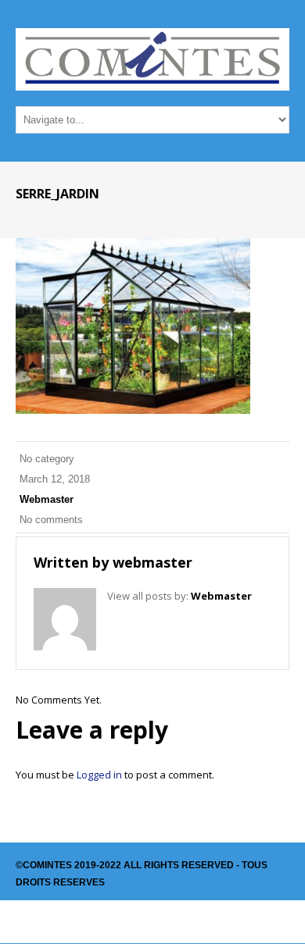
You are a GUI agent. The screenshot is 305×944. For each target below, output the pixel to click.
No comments (51, 519)
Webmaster (47, 499)
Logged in (99, 775)
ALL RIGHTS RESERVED (179, 865)
